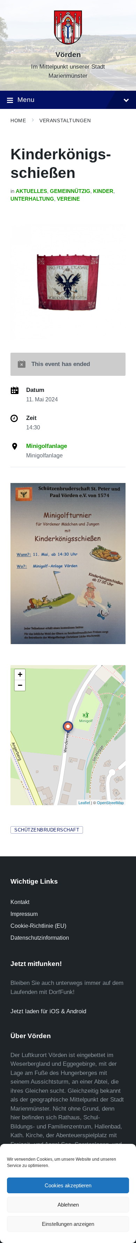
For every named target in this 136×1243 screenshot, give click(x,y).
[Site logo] (68, 42)
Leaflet (84, 802)
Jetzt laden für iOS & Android (48, 1011)
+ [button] (20, 674)
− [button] (20, 685)
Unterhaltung (32, 199)
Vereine (68, 199)
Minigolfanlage (46, 446)
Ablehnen (68, 1205)
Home (18, 120)
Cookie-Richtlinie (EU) (38, 926)
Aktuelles (31, 191)
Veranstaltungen (65, 120)
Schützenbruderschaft (46, 830)
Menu (26, 99)
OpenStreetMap (110, 802)
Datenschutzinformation (39, 938)
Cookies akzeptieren (68, 1185)
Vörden (68, 54)
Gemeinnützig (70, 191)
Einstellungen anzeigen (68, 1224)
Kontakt (19, 902)
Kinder (103, 191)
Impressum (24, 914)
